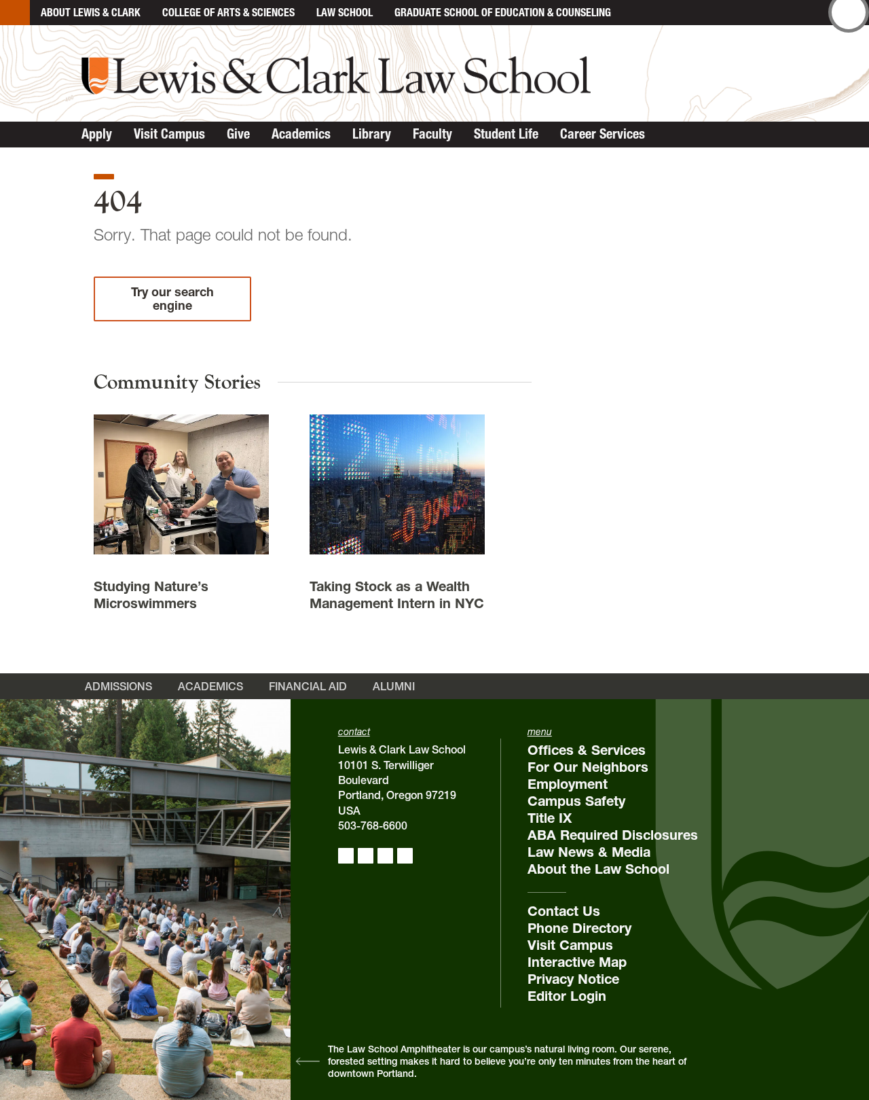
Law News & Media (589, 852)
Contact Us (564, 911)
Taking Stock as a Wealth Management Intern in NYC (397, 594)
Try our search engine (172, 298)
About (91, 12)
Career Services (602, 134)
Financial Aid (308, 686)
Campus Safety (576, 801)
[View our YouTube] (405, 856)
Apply (96, 134)
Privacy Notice (573, 979)
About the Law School (598, 869)
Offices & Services (587, 750)
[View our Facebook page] (346, 856)
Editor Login (567, 996)
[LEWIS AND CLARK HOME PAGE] (15, 12)
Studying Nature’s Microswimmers (151, 594)
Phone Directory (579, 928)
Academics (301, 134)
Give (238, 134)
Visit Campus (169, 134)
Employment (568, 784)
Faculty (432, 134)
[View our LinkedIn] (385, 856)
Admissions (118, 686)
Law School (344, 12)
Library (371, 134)
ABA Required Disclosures (613, 835)
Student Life (506, 134)
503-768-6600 (372, 825)
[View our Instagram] (365, 856)
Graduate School (502, 12)
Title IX (550, 818)
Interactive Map (577, 962)
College (228, 12)
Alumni (394, 686)
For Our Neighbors (588, 767)
